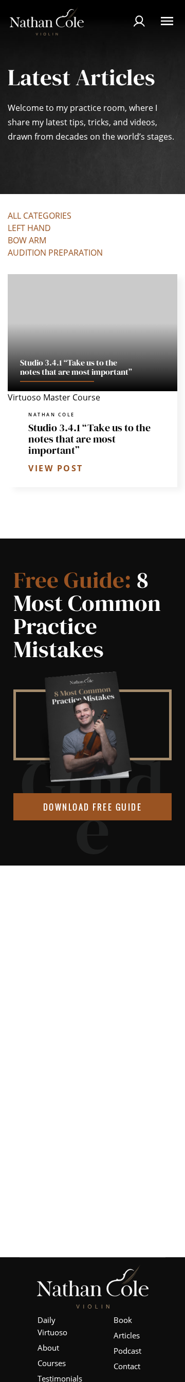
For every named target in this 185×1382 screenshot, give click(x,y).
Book (123, 1320)
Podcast (127, 1351)
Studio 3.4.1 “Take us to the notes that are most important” (89, 439)
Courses (52, 1363)
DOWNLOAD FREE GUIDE (92, 807)
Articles (127, 1335)
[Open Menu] (167, 21)
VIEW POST (55, 468)
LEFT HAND (29, 228)
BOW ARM (27, 240)
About (48, 1347)
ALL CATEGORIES (39, 215)
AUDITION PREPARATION (55, 252)
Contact (127, 1366)
